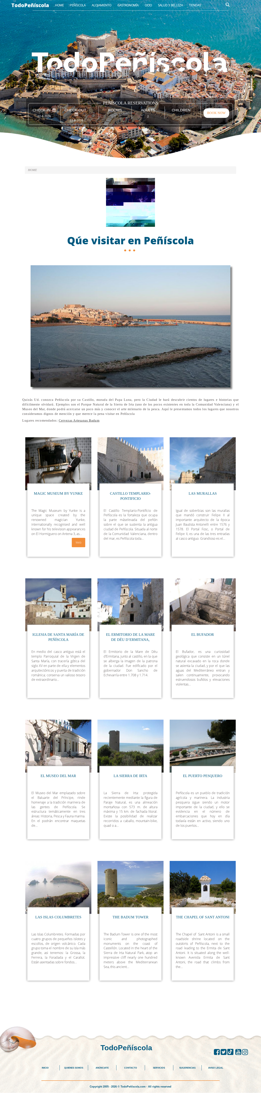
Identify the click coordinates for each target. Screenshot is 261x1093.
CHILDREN (181, 110)
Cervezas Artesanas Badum (79, 420)
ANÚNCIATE (102, 1068)
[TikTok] (231, 1052)
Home (59, 5)
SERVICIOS (159, 1068)
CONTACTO (130, 1068)
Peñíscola (78, 5)
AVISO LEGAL (215, 1068)
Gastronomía (128, 5)
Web (78, 542)
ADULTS (148, 110)
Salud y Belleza (170, 5)
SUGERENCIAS (187, 1068)
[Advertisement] (130, 1015)
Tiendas (195, 5)
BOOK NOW (216, 113)
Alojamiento (101, 5)
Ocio (148, 5)
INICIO (45, 1068)
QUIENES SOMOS (73, 1068)
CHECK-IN (42, 110)
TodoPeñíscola (30, 5)
